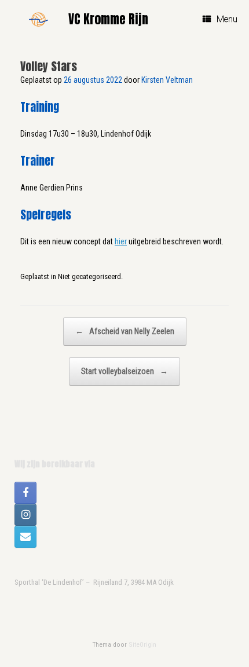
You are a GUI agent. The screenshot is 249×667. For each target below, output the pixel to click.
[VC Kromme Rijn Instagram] (25, 515)
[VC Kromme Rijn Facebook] (25, 493)
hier (121, 241)
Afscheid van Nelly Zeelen (124, 331)
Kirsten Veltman (167, 80)
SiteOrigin (142, 644)
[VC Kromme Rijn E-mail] (25, 537)
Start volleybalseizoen (124, 371)
